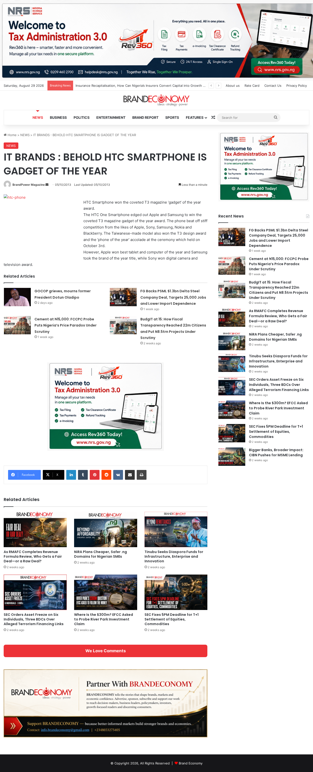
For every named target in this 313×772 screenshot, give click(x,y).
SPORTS (172, 117)
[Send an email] (46, 184)
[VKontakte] (118, 475)
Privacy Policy (296, 85)
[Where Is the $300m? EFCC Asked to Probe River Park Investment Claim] (105, 592)
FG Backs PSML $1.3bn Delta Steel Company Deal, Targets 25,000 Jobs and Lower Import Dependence (173, 297)
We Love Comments (105, 650)
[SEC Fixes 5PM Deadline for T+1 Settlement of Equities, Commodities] (176, 592)
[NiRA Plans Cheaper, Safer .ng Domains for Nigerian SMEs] (105, 529)
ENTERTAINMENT (110, 117)
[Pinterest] (95, 475)
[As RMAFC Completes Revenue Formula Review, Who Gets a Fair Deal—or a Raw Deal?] (35, 529)
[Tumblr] (83, 475)
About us (233, 85)
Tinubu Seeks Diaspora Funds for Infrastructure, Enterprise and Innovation (174, 556)
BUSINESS (58, 117)
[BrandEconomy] (156, 100)
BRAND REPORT (145, 117)
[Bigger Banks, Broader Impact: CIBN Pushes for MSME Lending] (231, 456)
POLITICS (81, 117)
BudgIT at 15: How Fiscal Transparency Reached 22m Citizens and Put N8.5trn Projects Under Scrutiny (278, 290)
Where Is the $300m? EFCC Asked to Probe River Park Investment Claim (103, 619)
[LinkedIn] (71, 475)
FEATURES (194, 117)
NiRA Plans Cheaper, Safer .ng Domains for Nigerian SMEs (100, 554)
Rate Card (252, 85)
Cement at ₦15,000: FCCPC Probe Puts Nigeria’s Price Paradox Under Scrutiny (65, 325)
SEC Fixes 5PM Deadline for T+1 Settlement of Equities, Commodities (172, 619)
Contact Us (272, 85)
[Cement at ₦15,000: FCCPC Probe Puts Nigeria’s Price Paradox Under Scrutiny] (17, 325)
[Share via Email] (130, 475)
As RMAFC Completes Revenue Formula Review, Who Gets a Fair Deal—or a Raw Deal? (33, 556)
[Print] (141, 475)
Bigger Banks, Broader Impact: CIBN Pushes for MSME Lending (276, 452)
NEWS (38, 117)
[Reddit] (106, 475)
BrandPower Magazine (28, 184)
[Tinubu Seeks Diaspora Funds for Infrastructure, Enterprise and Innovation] (176, 529)
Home (12, 135)
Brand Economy (190, 763)
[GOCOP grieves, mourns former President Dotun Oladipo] (17, 297)
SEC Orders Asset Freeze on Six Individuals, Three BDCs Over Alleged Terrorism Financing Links (34, 619)
